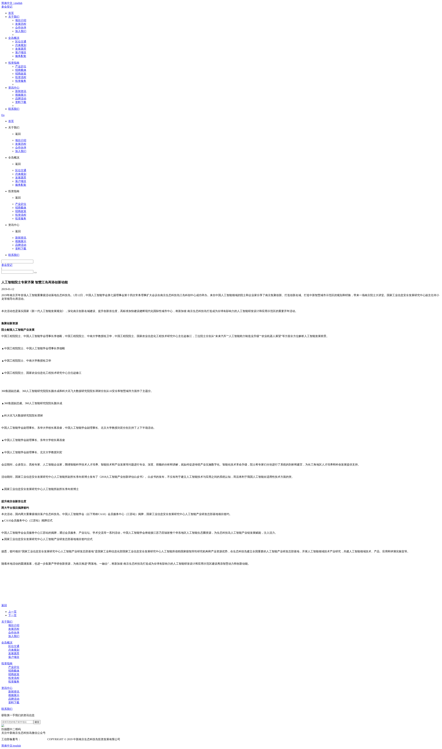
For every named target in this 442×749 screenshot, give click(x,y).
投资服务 (20, 80)
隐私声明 (127, 739)
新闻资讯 (20, 91)
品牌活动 (20, 98)
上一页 (12, 611)
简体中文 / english (11, 3)
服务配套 (20, 56)
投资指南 (13, 62)
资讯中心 (13, 87)
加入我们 (20, 31)
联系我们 (13, 108)
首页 (11, 13)
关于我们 (13, 16)
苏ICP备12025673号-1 (34, 739)
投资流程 (20, 77)
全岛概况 (13, 37)
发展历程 (20, 23)
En (2, 115)
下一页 (12, 615)
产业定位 (20, 66)
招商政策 (20, 73)
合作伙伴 (20, 27)
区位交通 (20, 41)
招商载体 (20, 70)
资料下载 (20, 102)
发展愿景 (20, 48)
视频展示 (20, 94)
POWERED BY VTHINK (148, 739)
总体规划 (20, 45)
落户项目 (20, 52)
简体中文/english (11, 745)
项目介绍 (20, 20)
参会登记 (6, 6)
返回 (4, 605)
